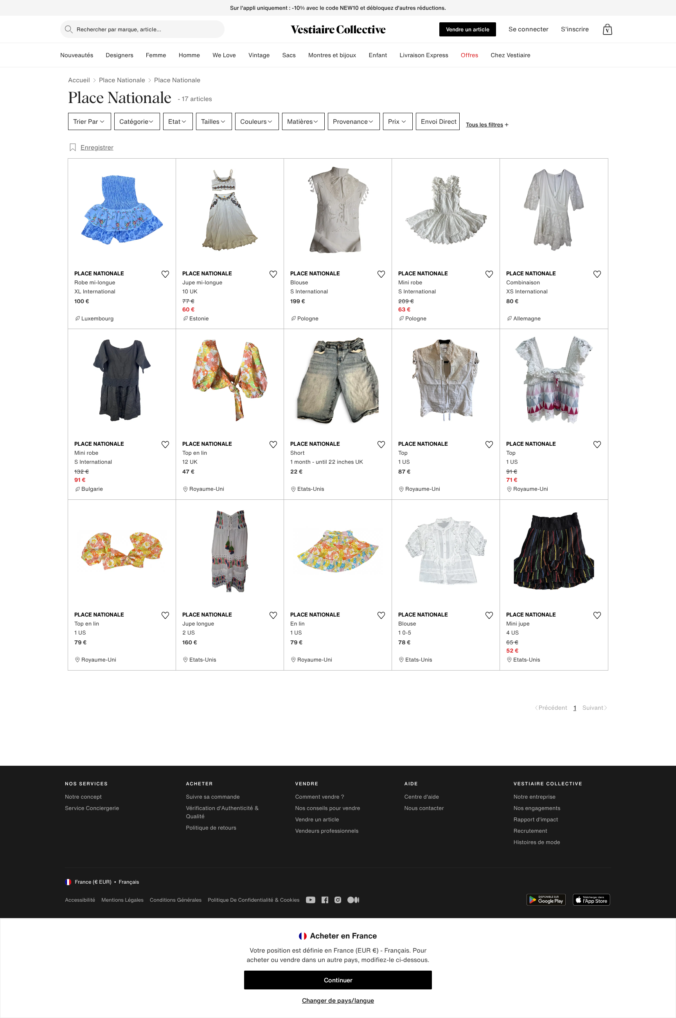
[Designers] (140, 55)
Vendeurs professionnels (326, 831)
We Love (224, 55)
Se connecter (528, 29)
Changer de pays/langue (338, 1000)
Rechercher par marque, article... (119, 29)
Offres (469, 55)
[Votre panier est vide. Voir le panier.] (607, 29)
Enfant (378, 55)
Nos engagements (537, 808)
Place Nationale (122, 80)
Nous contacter (424, 808)
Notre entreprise (535, 797)
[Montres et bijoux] (363, 55)
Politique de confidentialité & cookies (253, 900)
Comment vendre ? (319, 797)
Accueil (79, 80)
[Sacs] (302, 55)
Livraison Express (423, 55)
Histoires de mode (537, 842)
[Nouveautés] (99, 55)
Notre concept (83, 797)
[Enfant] (393, 55)
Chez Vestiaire (510, 55)
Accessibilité (80, 900)
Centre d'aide (422, 797)
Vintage (259, 55)
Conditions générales (175, 900)
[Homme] (206, 55)
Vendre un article (467, 29)
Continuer (338, 980)
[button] (607, 29)
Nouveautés (76, 55)
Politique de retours (211, 828)
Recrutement (530, 831)
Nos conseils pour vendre (327, 808)
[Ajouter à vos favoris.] (165, 274)
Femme (156, 55)
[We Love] (242, 55)
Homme (189, 55)
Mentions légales (122, 900)
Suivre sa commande (213, 797)
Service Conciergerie (92, 808)
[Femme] (172, 55)
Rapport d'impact (536, 819)
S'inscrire (575, 29)
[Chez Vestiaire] (537, 55)
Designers (119, 55)
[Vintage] (276, 55)
